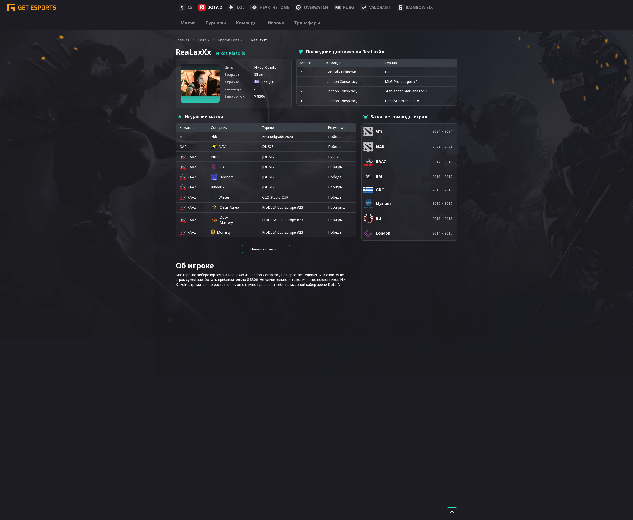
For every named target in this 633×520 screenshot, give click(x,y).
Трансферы (307, 23)
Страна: (232, 82)
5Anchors (226, 177)
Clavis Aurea (229, 207)
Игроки (276, 23)
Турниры (215, 23)
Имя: (229, 67)
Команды (247, 23)
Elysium (383, 203)
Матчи (188, 23)
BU (378, 218)
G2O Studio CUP (275, 197)
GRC (380, 190)
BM (379, 176)
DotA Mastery (226, 220)
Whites (224, 197)
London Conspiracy (341, 81)
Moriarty (223, 232)
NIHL (215, 156)
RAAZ (191, 156)
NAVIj (223, 146)
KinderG (217, 187)
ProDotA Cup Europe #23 (282, 207)
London (383, 233)
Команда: (233, 89)
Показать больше (266, 249)
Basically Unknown (341, 71)
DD (221, 166)
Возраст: (233, 74)
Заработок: (235, 96)
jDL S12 (268, 156)
